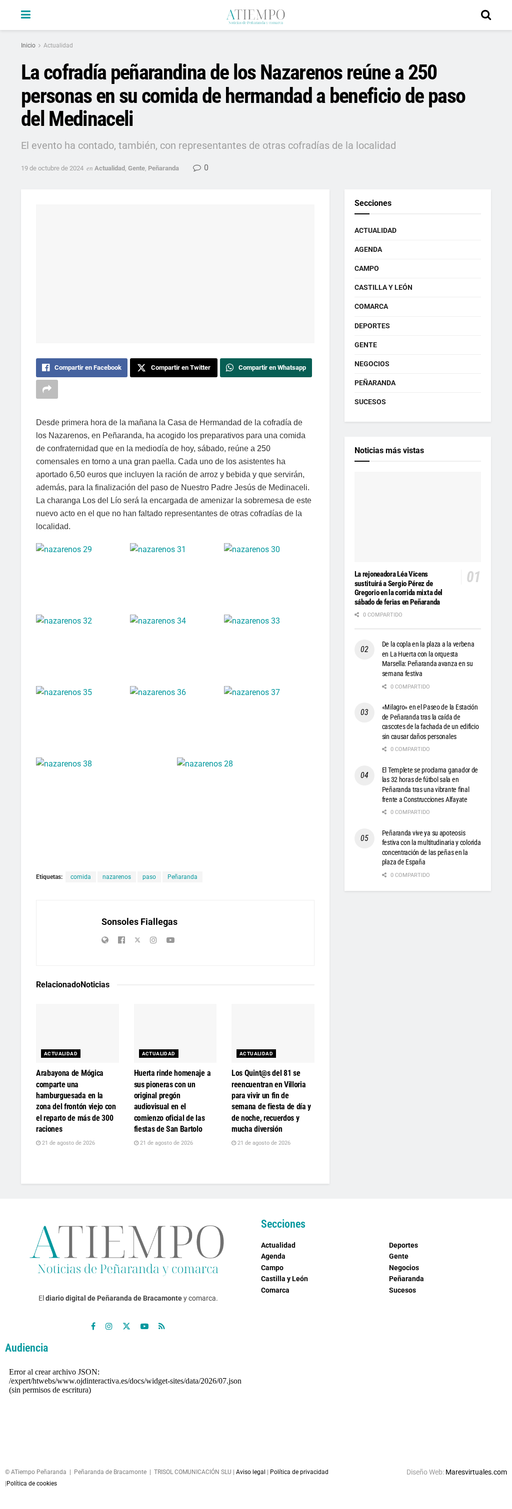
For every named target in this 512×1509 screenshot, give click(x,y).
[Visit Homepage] (255, 15)
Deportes (372, 326)
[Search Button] (486, 15)
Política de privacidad (299, 1472)
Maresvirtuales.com (476, 1472)
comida (80, 876)
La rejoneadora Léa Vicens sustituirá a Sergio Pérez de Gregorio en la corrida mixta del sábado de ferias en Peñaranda (398, 588)
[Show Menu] (25, 15)
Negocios (372, 364)
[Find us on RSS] (161, 1326)
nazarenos (116, 876)
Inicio (28, 45)
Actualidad (58, 45)
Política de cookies (31, 1483)
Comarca (371, 306)
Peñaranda (163, 168)
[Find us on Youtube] (144, 1326)
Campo (366, 268)
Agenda (368, 249)
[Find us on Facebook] (93, 1326)
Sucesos (370, 402)
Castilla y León (383, 287)
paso (149, 876)
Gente (136, 168)
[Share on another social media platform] (47, 389)
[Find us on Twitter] (126, 1326)
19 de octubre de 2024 (52, 168)
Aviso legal (251, 1472)
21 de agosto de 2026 (67, 1143)
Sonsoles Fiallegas (140, 921)
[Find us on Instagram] (109, 1326)
